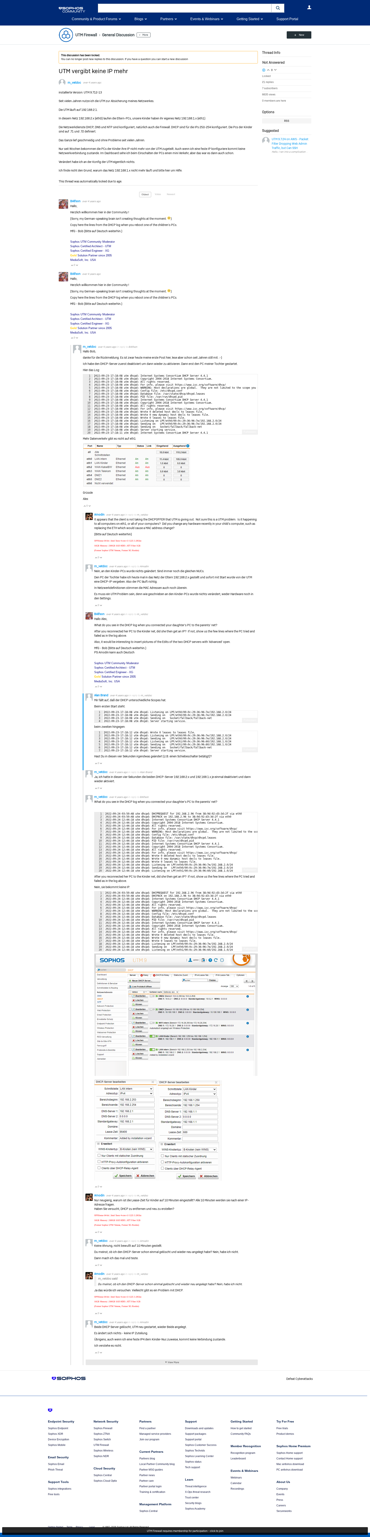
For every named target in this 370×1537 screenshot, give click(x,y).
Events (280, 1494)
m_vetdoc (74, 82)
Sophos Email (56, 1464)
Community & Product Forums (94, 19)
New (301, 35)
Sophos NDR (101, 1456)
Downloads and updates (199, 1428)
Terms (69, 1527)
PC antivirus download (289, 1469)
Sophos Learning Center (199, 1456)
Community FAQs (241, 1433)
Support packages (195, 1433)
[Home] (77, 10)
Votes (158, 194)
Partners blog (147, 1458)
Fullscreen (250, 432)
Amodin (99, 514)
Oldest (145, 194)
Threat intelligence (196, 1486)
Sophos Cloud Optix (105, 1480)
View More (173, 1362)
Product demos (285, 1433)
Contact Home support (289, 1458)
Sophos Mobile (57, 1445)
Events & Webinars (204, 19)
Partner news (147, 1475)
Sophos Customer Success (200, 1445)
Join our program (149, 1439)
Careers (281, 1505)
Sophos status (193, 1461)
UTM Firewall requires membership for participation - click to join (185, 1531)
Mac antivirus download (290, 1464)
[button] (278, 8)
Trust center (192, 1497)
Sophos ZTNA (102, 1433)
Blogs (138, 19)
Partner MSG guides (151, 1469)
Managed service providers (155, 1433)
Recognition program (243, 1452)
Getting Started (248, 19)
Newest (171, 194)
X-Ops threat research (197, 1491)
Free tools (54, 1494)
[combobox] (184, 8)
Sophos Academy (195, 1508)
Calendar (236, 1483)
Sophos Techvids (195, 1450)
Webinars (236, 1477)
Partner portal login (150, 1486)
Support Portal (287, 19)
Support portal (193, 1439)
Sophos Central (103, 1475)
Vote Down (77, 265)
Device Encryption (58, 1439)
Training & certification (152, 1491)
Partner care (146, 1480)
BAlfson (75, 201)
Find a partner (147, 1428)
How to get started (241, 1428)
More (145, 35)
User (309, 7)
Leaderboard (238, 1458)
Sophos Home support (289, 1452)
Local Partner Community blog (157, 1464)
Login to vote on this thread (268, 69)
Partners (166, 19)
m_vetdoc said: (108, 1278)
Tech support (192, 1467)
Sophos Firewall (103, 1428)
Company (282, 1488)
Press (279, 1499)
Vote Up (72, 265)
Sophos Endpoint (58, 1428)
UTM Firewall (101, 1445)
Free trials (282, 1428)
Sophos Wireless (103, 1450)
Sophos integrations (59, 1488)
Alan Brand (101, 695)
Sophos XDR (55, 1433)
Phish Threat (55, 1469)
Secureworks (284, 1511)
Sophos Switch (102, 1439)
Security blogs (193, 1503)
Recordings (237, 1488)
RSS (286, 121)
